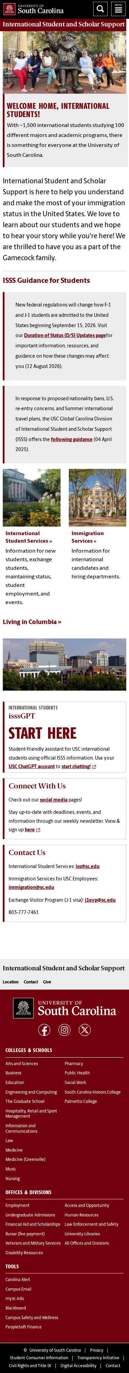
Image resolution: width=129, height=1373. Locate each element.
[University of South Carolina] (64, 1008)
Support (64, 24)
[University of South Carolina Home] (32, 7)
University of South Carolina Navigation (118, 9)
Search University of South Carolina (100, 9)
